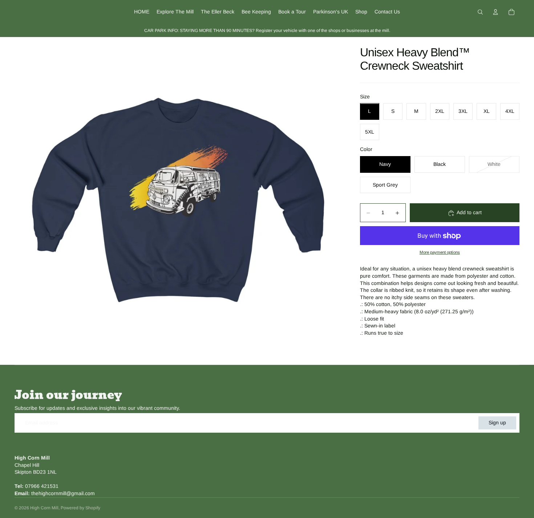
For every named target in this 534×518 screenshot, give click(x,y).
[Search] (480, 12)
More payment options (440, 252)
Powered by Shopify (80, 507)
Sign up (497, 422)
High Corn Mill (44, 507)
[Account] (495, 12)
